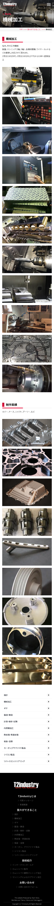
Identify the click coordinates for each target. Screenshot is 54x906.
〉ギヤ (15, 822)
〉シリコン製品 (19, 851)
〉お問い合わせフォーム (27, 887)
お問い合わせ (27, 882)
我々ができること (34, 29)
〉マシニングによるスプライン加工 (25, 877)
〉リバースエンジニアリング (25, 855)
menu (48, 4)
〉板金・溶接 (18, 843)
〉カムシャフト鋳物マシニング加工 (25, 873)
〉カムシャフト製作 (19, 869)
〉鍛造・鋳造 (18, 826)
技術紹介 (27, 860)
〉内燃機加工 (18, 834)
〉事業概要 (23, 804)
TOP (20, 29)
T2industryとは (27, 796)
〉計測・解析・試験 (21, 830)
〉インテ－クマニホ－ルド (22, 865)
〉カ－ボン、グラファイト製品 (25, 847)
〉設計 (15, 814)
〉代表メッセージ (25, 800)
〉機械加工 (17, 818)
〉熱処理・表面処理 (21, 839)
